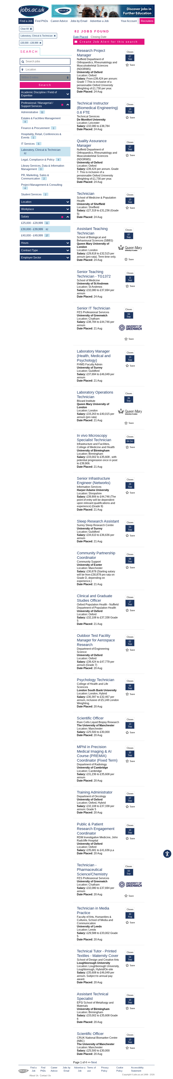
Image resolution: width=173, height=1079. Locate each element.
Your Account (129, 21)
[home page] (33, 11)
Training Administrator (94, 792)
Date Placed (80, 36)
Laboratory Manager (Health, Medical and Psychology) (93, 355)
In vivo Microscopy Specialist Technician (94, 437)
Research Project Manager (91, 52)
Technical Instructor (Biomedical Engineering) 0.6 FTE (97, 107)
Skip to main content (13, 3)
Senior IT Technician (93, 308)
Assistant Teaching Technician (92, 231)
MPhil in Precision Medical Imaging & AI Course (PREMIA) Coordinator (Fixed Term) (97, 754)
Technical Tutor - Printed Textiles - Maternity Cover (97, 953)
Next (94, 1062)
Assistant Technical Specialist (92, 996)
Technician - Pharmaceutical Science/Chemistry (92, 869)
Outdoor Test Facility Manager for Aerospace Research (96, 640)
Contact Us (45, 1075)
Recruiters (147, 21)
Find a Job (26, 21)
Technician (85, 193)
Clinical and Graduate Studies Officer (94, 598)
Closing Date (98, 36)
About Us (34, 1075)
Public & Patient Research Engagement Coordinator (95, 828)
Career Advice (59, 21)
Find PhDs (41, 21)
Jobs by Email (78, 21)
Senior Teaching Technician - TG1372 (94, 274)
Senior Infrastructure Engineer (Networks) (93, 480)
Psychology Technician (95, 680)
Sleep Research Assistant (98, 521)
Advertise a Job (99, 21)
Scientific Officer (90, 718)
